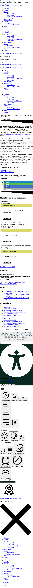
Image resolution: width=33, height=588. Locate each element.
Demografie (10, 18)
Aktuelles (6, 10)
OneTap (11, 381)
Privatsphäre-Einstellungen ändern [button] (13, 310)
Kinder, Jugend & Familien (14, 16)
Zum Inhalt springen (5, 1)
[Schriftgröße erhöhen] (2, 382)
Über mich (6, 8)
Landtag (6, 21)
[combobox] (16, 337)
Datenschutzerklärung (10, 308)
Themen (6, 12)
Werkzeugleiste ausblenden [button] (8, 384)
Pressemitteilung (9, 205)
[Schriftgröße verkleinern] (2, 389)
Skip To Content (5, 480)
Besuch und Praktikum (13, 25)
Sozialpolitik (10, 13)
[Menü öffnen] (1, 62)
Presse (5, 26)
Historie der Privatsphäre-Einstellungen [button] (14, 312)
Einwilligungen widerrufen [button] (11, 313)
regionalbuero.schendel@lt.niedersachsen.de (18, 134)
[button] (7, 182)
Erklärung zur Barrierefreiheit (12, 315)
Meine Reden (11, 23)
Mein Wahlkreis (8, 20)
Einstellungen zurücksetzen (8, 481)
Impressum (7, 307)
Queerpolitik (10, 15)
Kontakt (6, 28)
